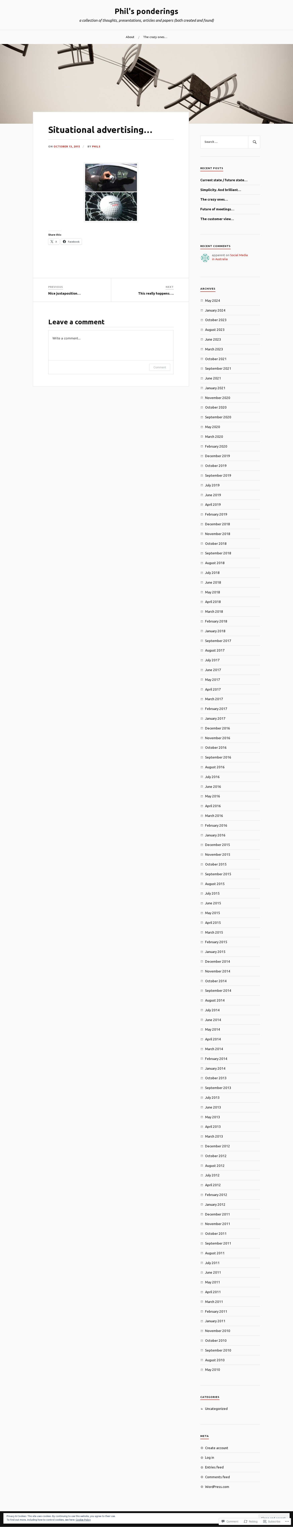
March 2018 (214, 611)
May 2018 (212, 592)
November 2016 (217, 738)
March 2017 (214, 699)
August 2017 (215, 650)
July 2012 (212, 1175)
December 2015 (217, 845)
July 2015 (212, 893)
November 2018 (217, 534)
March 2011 (214, 1302)
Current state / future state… (224, 180)
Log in (209, 1457)
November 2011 (217, 1224)
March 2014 (214, 1049)
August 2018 (215, 563)
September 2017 (218, 641)
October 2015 (216, 864)
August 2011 (215, 1253)
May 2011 (212, 1282)
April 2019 (213, 504)
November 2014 (217, 971)
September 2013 (218, 1088)
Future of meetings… (217, 209)
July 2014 (212, 1010)
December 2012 (217, 1146)
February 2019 (216, 514)
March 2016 (214, 815)
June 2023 (213, 339)
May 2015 (212, 913)
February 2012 (216, 1195)
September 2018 (218, 553)
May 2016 (212, 796)
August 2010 (215, 1360)
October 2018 (216, 543)
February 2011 (216, 1311)
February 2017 (216, 709)
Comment (159, 367)
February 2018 (216, 621)
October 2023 (216, 320)
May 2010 (212, 1369)
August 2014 (215, 1000)
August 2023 (215, 329)
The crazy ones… (155, 37)
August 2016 (215, 767)
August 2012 (215, 1165)
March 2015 (214, 932)
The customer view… (217, 219)
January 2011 (215, 1321)
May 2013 (212, 1117)
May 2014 (212, 1029)
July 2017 (212, 660)
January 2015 (215, 952)
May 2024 (212, 300)
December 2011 (217, 1214)
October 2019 (216, 466)
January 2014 (215, 1068)
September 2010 (218, 1350)
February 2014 (216, 1058)
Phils (96, 146)
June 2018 (213, 582)
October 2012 (216, 1156)
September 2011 (218, 1243)
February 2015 (216, 942)
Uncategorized (216, 1408)
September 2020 (218, 417)
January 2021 (215, 388)
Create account (216, 1448)
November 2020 (217, 398)
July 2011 (212, 1263)
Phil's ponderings (146, 11)
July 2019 (212, 485)
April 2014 (213, 1039)
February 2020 (216, 446)
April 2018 (213, 602)
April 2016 (213, 806)
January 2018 (215, 631)
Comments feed (217, 1477)
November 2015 (217, 854)
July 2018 (212, 572)
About (130, 37)
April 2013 (213, 1126)
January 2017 (215, 718)
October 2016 (216, 747)
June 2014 (213, 1020)
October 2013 (216, 1078)
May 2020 (212, 427)
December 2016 (217, 728)
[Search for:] (230, 142)
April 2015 (213, 922)
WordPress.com (217, 1487)
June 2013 (213, 1107)
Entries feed (214, 1467)
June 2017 (213, 670)
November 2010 (217, 1331)
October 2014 (216, 981)
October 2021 (216, 359)
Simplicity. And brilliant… (220, 190)
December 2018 (217, 524)
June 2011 (213, 1272)
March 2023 (214, 349)
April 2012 (213, 1185)
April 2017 (213, 689)
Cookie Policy (83, 1519)
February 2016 (216, 825)
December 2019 (217, 456)
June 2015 (213, 903)
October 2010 (216, 1340)
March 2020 (214, 436)
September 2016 (218, 757)
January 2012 (215, 1204)
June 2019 (213, 495)
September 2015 (218, 874)
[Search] (254, 142)
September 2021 (218, 368)
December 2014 (217, 961)
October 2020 (216, 407)
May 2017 (212, 679)
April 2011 (213, 1292)
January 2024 (215, 310)
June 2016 (213, 786)
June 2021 (213, 378)
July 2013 (212, 1097)
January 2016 (215, 835)
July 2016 (212, 777)
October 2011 (216, 1233)
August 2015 (215, 884)
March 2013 (214, 1136)
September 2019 (218, 475)
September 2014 (218, 990)
